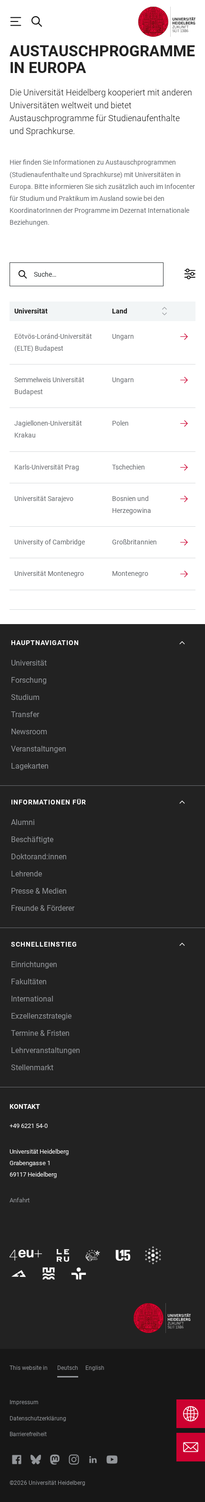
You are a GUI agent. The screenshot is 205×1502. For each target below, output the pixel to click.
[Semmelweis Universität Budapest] (58, 386)
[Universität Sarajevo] (58, 499)
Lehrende (26, 873)
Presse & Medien (39, 891)
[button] (99, 643)
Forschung (29, 680)
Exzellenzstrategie (41, 1016)
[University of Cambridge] (58, 542)
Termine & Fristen (40, 1033)
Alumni (23, 822)
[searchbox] (87, 274)
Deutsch (67, 1368)
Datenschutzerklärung (38, 1418)
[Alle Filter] (187, 274)
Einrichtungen (34, 964)
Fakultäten (29, 981)
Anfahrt (20, 1200)
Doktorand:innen (39, 856)
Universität (29, 663)
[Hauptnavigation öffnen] (20, 21)
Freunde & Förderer (42, 908)
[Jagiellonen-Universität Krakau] (58, 429)
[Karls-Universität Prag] (58, 467)
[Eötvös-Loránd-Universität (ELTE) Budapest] (58, 343)
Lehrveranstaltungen (45, 1050)
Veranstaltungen (38, 748)
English (94, 1368)
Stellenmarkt (32, 1067)
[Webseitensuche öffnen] (41, 21)
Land (119, 311)
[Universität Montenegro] (58, 574)
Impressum (24, 1402)
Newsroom (29, 731)
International (32, 998)
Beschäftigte (32, 839)
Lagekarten (30, 766)
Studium (25, 697)
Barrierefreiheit (28, 1434)
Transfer (25, 714)
